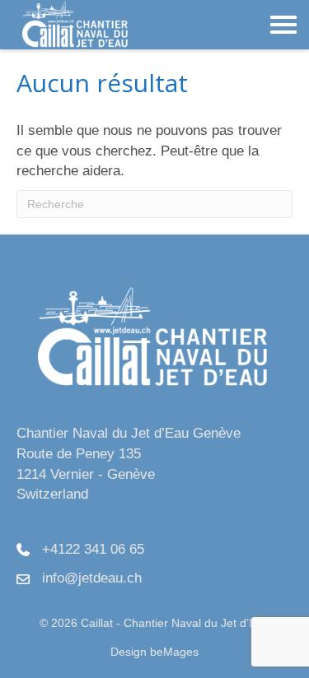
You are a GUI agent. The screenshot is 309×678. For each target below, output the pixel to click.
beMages (174, 651)
